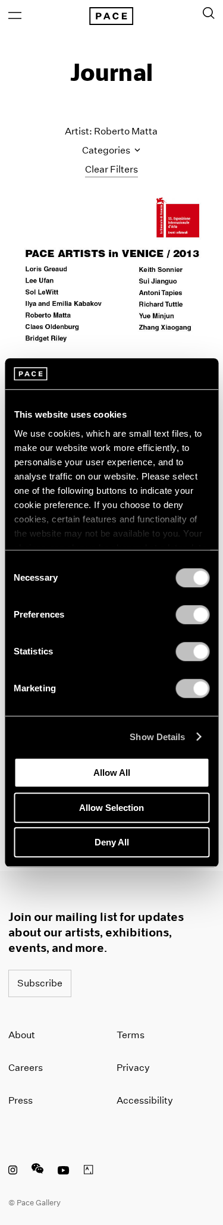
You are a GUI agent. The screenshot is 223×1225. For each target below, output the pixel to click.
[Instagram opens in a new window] (12, 1171)
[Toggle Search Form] (209, 13)
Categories (107, 150)
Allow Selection (111, 808)
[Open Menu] (14, 15)
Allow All (111, 772)
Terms (131, 1035)
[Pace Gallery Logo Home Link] (111, 16)
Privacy (133, 1067)
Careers (25, 1067)
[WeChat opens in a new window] (37, 1171)
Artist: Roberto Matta (111, 131)
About (21, 1035)
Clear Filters (111, 169)
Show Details (157, 737)
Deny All (112, 842)
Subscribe (39, 983)
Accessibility (145, 1100)
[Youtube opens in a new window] (64, 1171)
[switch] (192, 614)
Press (20, 1100)
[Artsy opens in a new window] (88, 1171)
